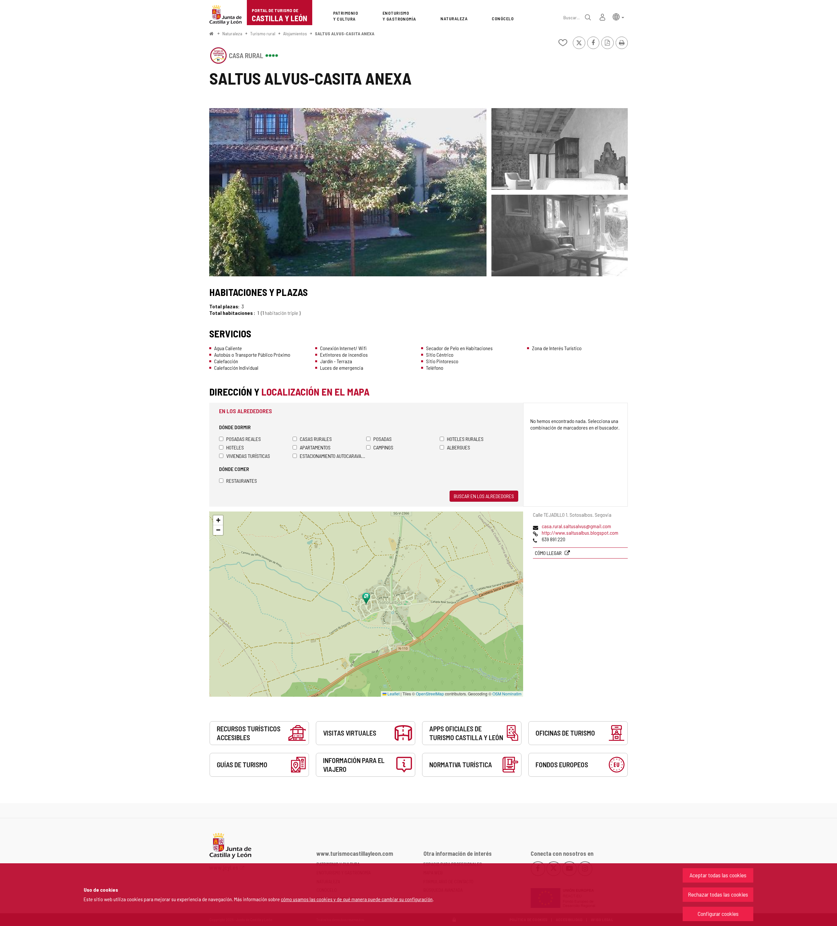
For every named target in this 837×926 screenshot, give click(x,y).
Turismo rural (262, 33)
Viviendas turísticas (248, 456)
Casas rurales (316, 439)
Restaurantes (241, 481)
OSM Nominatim (506, 693)
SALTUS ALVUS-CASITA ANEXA (344, 33)
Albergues (458, 447)
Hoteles (235, 447)
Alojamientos (295, 33)
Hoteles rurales (465, 439)
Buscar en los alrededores (484, 496)
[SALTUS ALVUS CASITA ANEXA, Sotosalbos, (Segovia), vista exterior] (348, 192)
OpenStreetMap (430, 693)
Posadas (382, 439)
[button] (618, 16)
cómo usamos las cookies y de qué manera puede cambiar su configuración (357, 899)
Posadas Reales (243, 439)
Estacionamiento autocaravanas (333, 456)
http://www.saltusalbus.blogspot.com (580, 532)
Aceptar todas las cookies (718, 875)
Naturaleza (232, 33)
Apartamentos (315, 447)
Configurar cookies (718, 913)
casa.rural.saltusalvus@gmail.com (576, 526)
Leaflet (393, 693)
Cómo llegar (549, 553)
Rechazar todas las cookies (718, 894)
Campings (383, 447)
